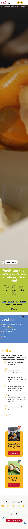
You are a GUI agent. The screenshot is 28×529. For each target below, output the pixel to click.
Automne (8, 304)
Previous (11, 514)
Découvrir (13, 453)
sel (4, 336)
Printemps (23, 301)
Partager (15, 309)
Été (17, 301)
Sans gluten (11, 301)
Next (16, 514)
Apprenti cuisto (17, 304)
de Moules (10, 327)
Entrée (4, 301)
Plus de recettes (13, 520)
